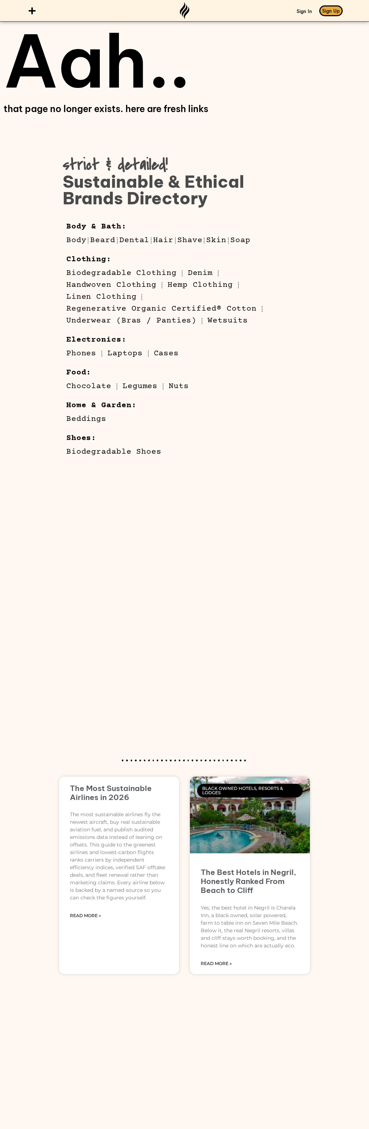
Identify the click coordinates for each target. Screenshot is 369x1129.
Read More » (85, 915)
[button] (32, 11)
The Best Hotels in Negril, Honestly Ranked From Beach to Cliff (248, 881)
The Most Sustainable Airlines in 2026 (111, 792)
